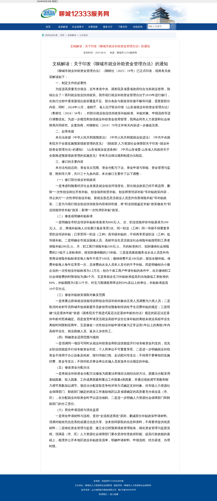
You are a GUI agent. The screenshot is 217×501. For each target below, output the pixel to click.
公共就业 (84, 35)
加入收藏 (114, 494)
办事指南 (93, 27)
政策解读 (63, 27)
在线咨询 (137, 27)
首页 (48, 27)
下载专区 (122, 27)
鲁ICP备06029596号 (127, 490)
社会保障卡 (78, 27)
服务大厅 (107, 27)
